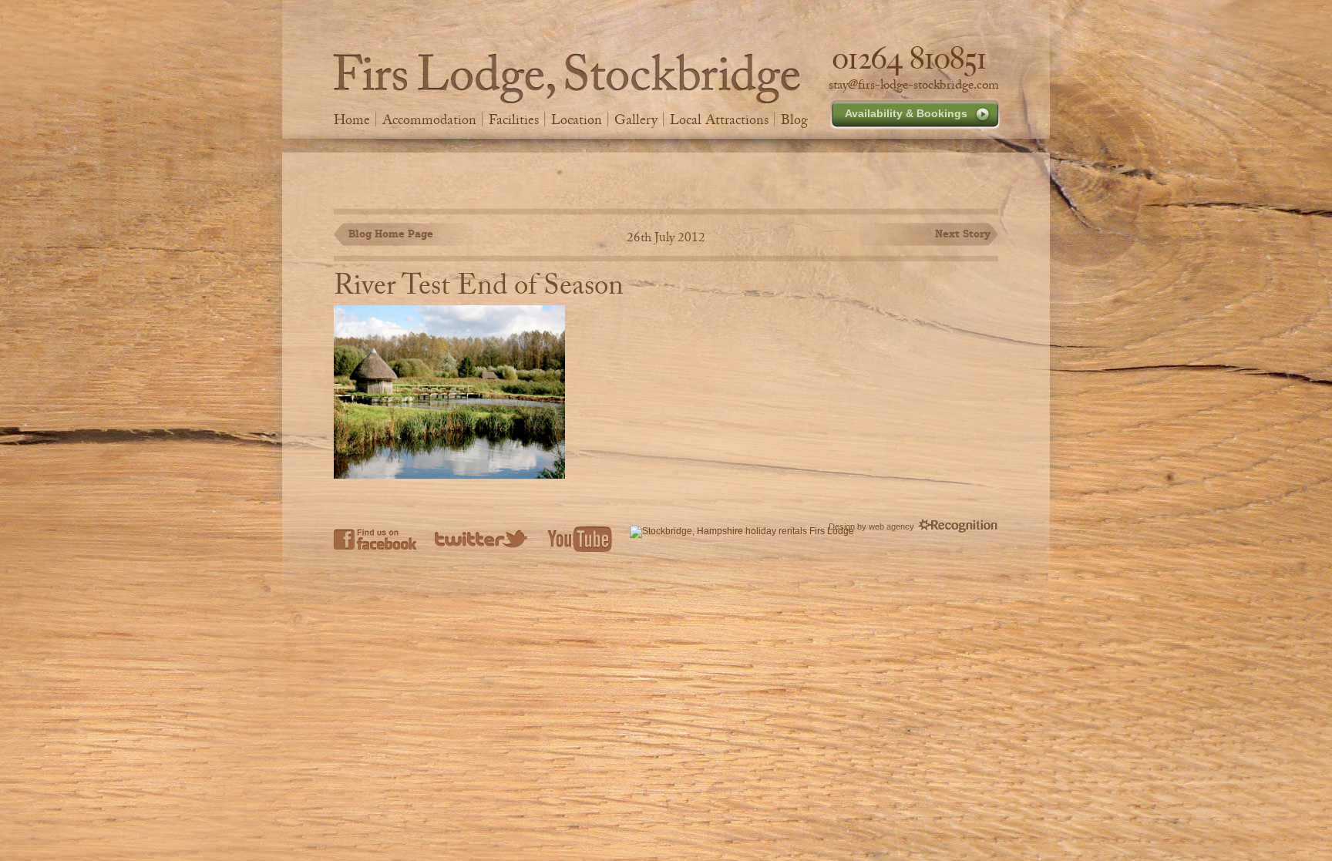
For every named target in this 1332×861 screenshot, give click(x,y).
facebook (375, 539)
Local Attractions (719, 119)
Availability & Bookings (906, 113)
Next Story (963, 233)
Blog (794, 119)
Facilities (514, 119)
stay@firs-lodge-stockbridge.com (914, 84)
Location (576, 119)
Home (352, 119)
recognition (957, 526)
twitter (482, 539)
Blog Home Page (390, 233)
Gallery (636, 119)
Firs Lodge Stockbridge (567, 78)
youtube (579, 539)
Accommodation (429, 119)
